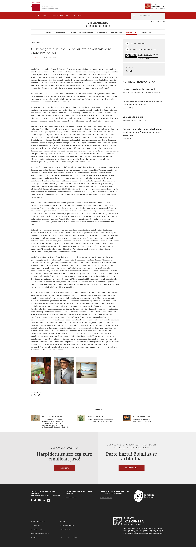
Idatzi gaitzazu (106, 498)
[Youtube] (39, 500)
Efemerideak (102, 32)
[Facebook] (31, 500)
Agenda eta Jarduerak (40, 534)
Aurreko (60, 16)
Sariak (33, 538)
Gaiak (73, 32)
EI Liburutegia (36, 529)
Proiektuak (35, 525)
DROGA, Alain (36, 57)
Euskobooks (116, 32)
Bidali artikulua (131, 468)
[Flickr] (44, 500)
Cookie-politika (65, 529)
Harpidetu (77, 16)
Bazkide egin (71, 497)
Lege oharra (64, 521)
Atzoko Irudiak (86, 32)
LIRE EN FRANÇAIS (137, 43)
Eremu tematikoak (38, 521)
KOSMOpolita (131, 32)
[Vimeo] (48, 500)
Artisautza (146, 32)
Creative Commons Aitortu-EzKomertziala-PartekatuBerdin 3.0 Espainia (148, 56)
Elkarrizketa (61, 32)
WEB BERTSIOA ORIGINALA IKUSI (143, 49)
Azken (40, 16)
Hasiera (48, 32)
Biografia (129, 71)
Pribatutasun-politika (67, 525)
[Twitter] (35, 500)
